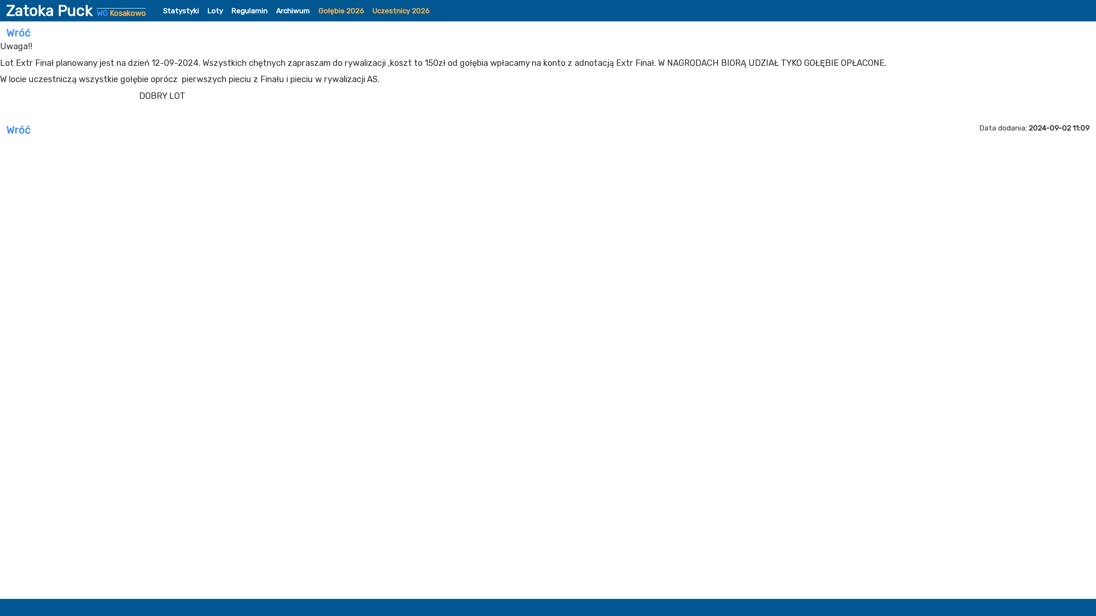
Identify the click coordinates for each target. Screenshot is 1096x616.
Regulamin (250, 10)
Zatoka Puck (76, 11)
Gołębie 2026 (341, 10)
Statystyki (181, 10)
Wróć (18, 33)
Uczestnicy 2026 (400, 10)
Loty (215, 10)
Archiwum (293, 10)
